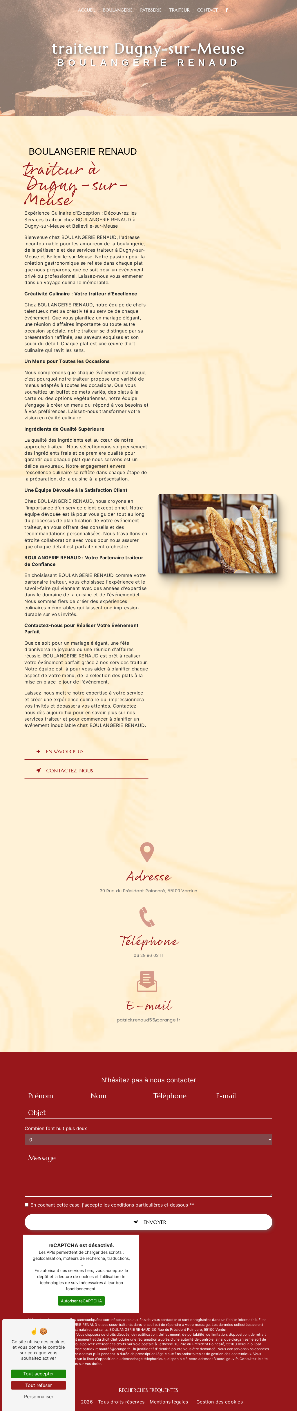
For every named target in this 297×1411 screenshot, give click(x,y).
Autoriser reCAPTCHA (81, 1300)
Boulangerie (118, 10)
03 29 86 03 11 (148, 955)
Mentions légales (169, 1402)
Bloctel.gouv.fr (225, 1359)
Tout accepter (38, 1374)
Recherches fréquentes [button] (148, 1390)
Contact (207, 10)
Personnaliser (38, 1396)
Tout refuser (38, 1385)
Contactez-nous (69, 770)
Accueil (86, 10)
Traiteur (179, 10)
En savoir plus (65, 751)
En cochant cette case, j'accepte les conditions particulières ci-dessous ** (112, 1205)
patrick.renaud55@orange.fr (148, 1020)
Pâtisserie (151, 10)
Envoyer (155, 1222)
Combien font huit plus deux (56, 1128)
